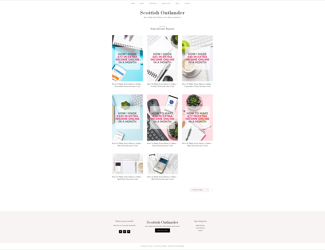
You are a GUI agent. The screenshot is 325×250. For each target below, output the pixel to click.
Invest (200, 230)
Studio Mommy (179, 246)
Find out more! (162, 230)
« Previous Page (197, 190)
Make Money (200, 225)
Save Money (200, 228)
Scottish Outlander (162, 13)
